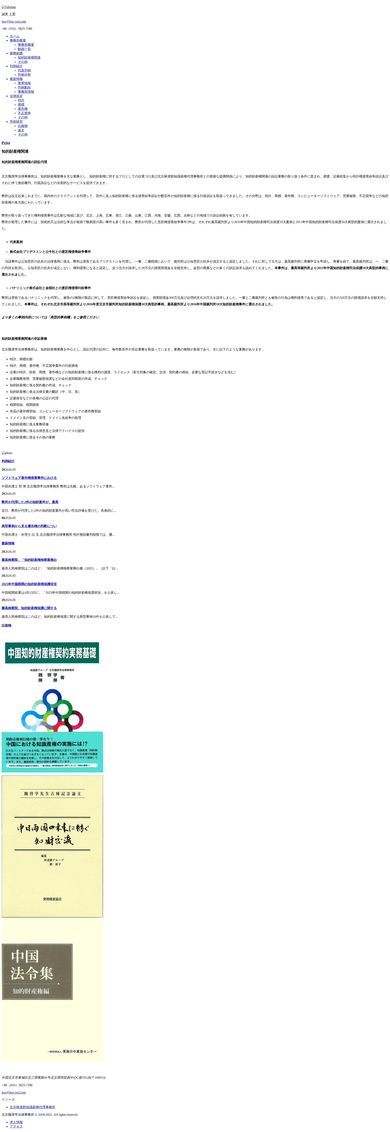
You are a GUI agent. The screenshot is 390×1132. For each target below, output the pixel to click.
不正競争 (24, 113)
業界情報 (24, 83)
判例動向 (24, 87)
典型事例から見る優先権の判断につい (29, 526)
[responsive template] (9, 7)
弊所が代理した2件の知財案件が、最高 (30, 502)
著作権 (23, 109)
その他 (23, 61)
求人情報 (16, 1122)
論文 (21, 130)
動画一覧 (24, 49)
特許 (21, 100)
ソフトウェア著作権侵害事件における (29, 478)
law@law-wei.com (14, 21)
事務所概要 (26, 44)
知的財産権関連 (29, 57)
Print (6, 143)
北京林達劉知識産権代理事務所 (32, 1107)
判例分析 (24, 74)
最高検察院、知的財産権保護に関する (29, 608)
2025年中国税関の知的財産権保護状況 (29, 584)
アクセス (16, 1126)
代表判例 (24, 70)
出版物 (23, 126)
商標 (21, 104)
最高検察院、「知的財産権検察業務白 (29, 560)
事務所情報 (26, 91)
